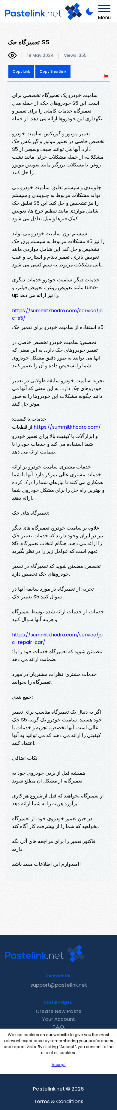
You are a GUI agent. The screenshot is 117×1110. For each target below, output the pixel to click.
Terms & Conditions (58, 1101)
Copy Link (21, 71)
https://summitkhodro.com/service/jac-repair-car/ (57, 638)
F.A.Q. (58, 1026)
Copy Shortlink (53, 71)
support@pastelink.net (58, 984)
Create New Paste (59, 1011)
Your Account (58, 1019)
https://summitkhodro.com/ (67, 427)
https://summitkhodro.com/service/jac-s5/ (57, 314)
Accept (59, 1064)
